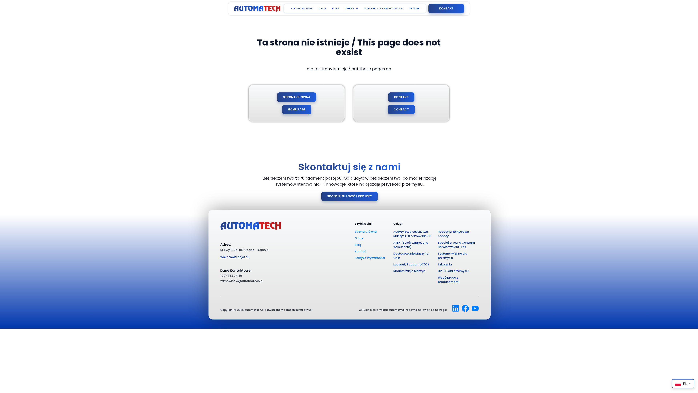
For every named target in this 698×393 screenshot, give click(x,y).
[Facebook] (465, 308)
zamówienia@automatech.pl (241, 281)
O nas (322, 8)
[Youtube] (475, 308)
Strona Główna (302, 8)
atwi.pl (308, 310)
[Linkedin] (455, 308)
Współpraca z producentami (384, 8)
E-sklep (414, 8)
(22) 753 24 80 (231, 276)
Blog (335, 8)
